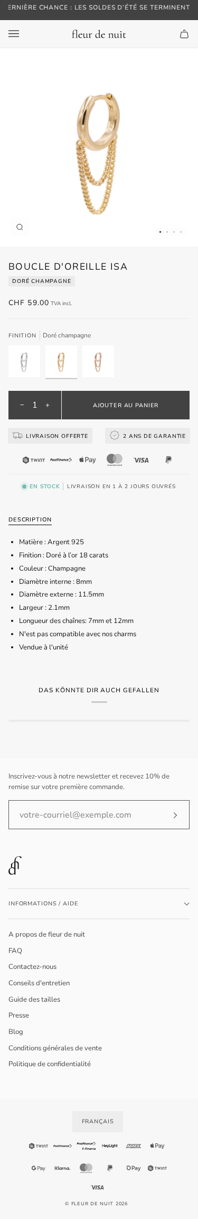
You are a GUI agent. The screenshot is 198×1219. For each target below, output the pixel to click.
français (98, 1121)
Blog (15, 1032)
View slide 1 (160, 232)
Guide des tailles (34, 999)
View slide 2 (167, 232)
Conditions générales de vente (55, 1048)
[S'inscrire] (166, 814)
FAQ (15, 951)
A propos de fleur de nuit (46, 934)
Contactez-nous (32, 966)
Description (30, 520)
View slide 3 (174, 232)
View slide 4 (181, 232)
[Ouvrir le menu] (24, 34)
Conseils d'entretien (39, 983)
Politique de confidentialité (49, 1064)
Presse (18, 1015)
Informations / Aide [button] (43, 904)
